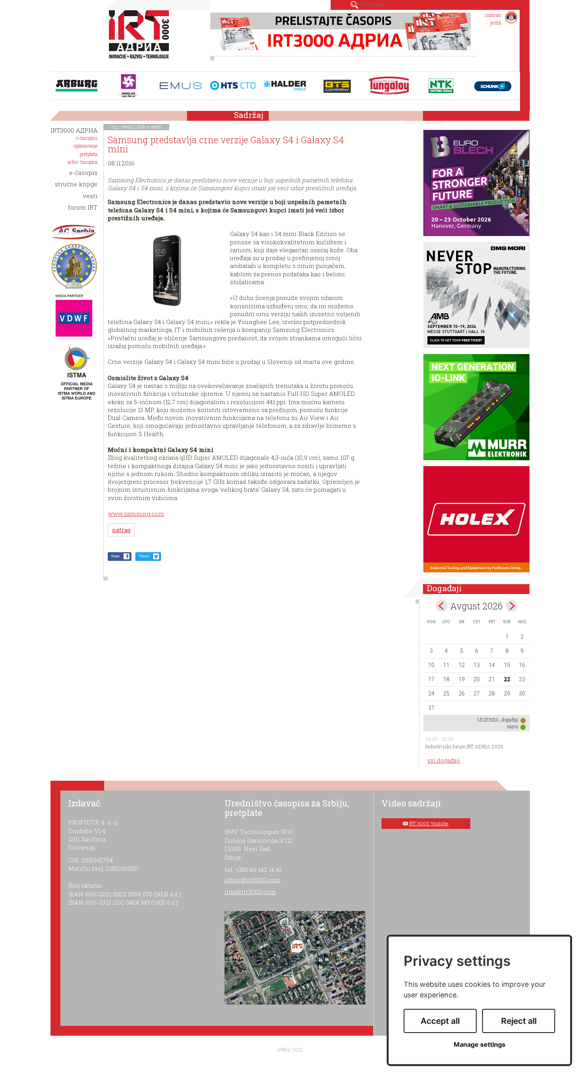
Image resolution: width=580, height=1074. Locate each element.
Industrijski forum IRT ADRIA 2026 (464, 746)
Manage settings (479, 1044)
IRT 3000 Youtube (429, 823)
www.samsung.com (136, 513)
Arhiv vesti (149, 127)
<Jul (441, 606)
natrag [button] (121, 530)
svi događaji (443, 760)
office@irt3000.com (253, 880)
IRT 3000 (140, 38)
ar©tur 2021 (290, 1049)
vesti (127, 127)
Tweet (143, 556)
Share (115, 556)
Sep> (512, 606)
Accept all (440, 1021)
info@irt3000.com (250, 892)
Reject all (519, 1021)
